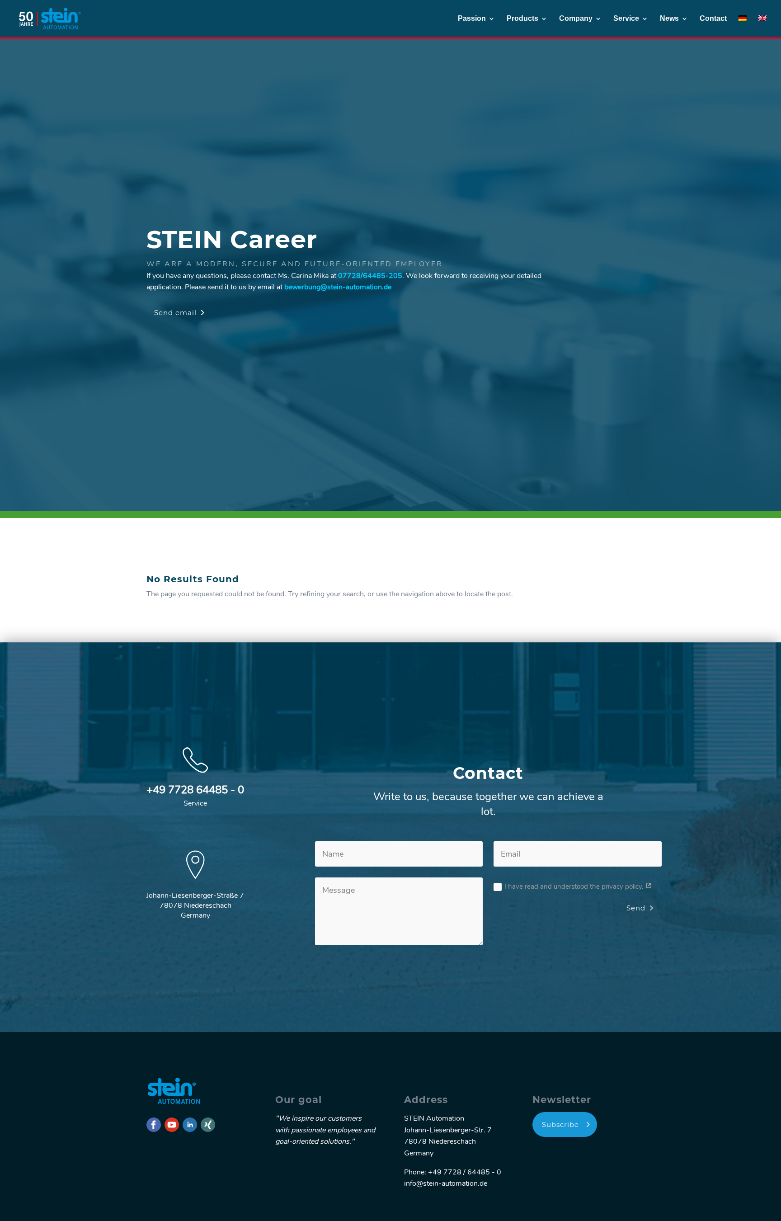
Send (635, 908)
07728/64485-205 (370, 276)
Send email (175, 312)
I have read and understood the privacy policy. (574, 886)
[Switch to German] (743, 26)
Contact (713, 18)
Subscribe (560, 1124)
